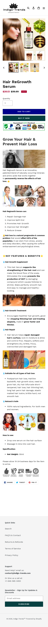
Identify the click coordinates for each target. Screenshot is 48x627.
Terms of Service (13, 548)
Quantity (6, 98)
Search (8, 529)
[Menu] (43, 8)
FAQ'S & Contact (13, 535)
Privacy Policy (11, 555)
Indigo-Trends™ (19, 619)
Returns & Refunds (14, 542)
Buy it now (24, 118)
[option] (13, 67)
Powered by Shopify (34, 619)
